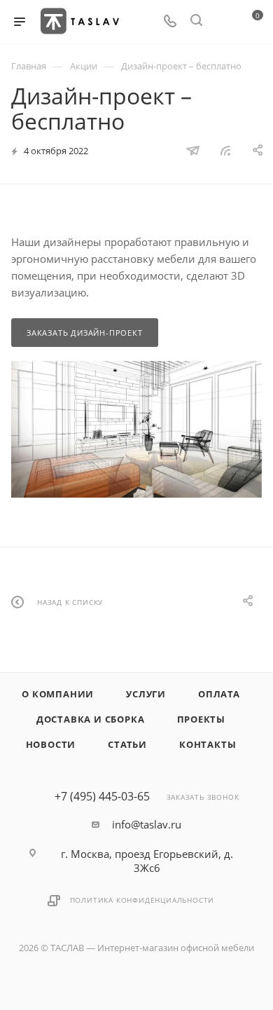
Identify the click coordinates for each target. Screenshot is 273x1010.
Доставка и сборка (90, 719)
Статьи (127, 744)
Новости (51, 744)
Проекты (201, 719)
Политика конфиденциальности (142, 900)
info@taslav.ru (146, 824)
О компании (58, 694)
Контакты (207, 744)
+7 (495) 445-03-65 (102, 796)
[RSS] (225, 150)
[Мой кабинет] (222, 22)
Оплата (219, 694)
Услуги (146, 694)
